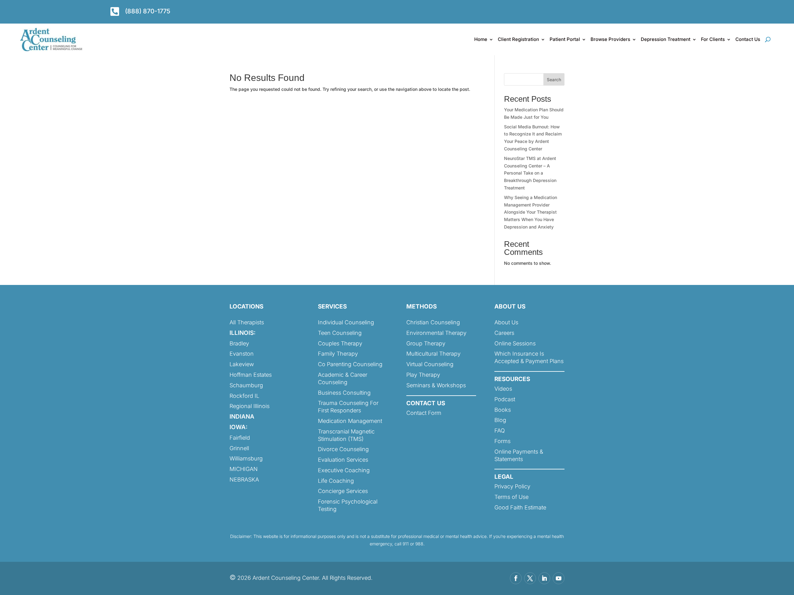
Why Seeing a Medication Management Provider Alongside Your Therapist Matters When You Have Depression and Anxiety (530, 212)
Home (480, 39)
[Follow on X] (530, 578)
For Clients (713, 39)
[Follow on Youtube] (558, 578)
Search (554, 79)
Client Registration (518, 39)
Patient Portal (565, 39)
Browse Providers (610, 39)
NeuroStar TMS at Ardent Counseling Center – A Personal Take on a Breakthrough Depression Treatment (530, 173)
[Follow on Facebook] (516, 578)
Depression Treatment (665, 39)
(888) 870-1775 (147, 11)
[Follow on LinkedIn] (544, 578)
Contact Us (747, 39)
